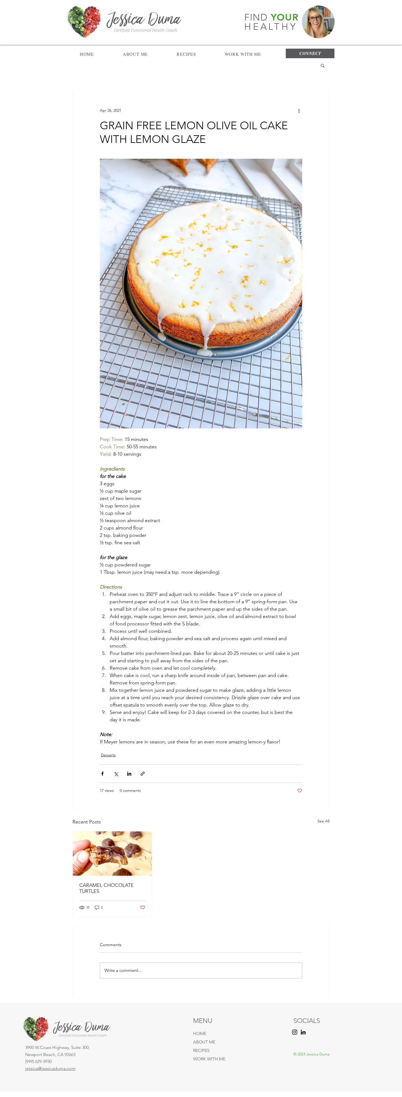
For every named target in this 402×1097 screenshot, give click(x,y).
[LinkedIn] (303, 1032)
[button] (322, 65)
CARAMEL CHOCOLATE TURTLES (106, 888)
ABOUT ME (204, 1042)
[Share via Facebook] (102, 773)
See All (323, 821)
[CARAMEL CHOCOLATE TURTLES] (112, 853)
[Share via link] (142, 773)
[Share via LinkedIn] (129, 773)
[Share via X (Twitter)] (115, 773)
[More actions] (299, 110)
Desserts (108, 754)
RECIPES (201, 1050)
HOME (199, 1033)
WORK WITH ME (209, 1058)
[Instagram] (294, 1032)
